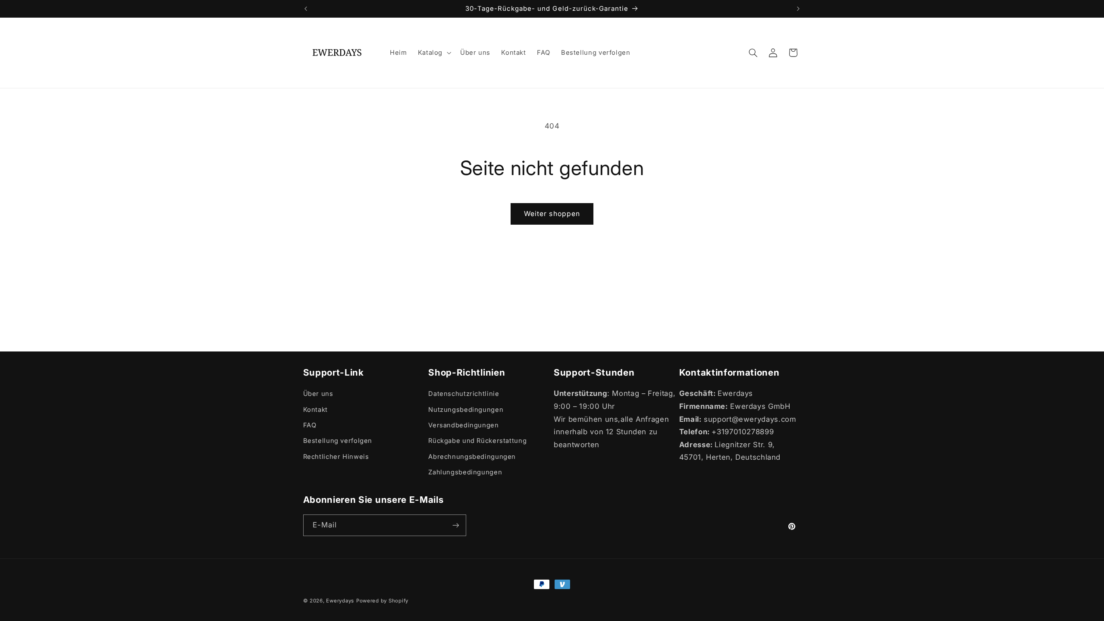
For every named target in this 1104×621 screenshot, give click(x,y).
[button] (433, 52)
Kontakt (315, 410)
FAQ (310, 425)
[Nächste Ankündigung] (798, 8)
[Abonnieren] (455, 525)
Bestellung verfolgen (338, 441)
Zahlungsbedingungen (465, 472)
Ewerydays (340, 601)
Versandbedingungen (463, 425)
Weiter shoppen (552, 214)
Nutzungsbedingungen (465, 410)
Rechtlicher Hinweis (336, 457)
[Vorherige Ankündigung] (305, 8)
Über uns (318, 394)
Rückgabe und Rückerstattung (477, 441)
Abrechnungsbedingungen (472, 457)
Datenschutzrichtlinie (463, 394)
